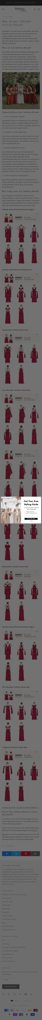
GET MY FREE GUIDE (31, 518)
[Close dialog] (40, 497)
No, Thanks (31, 520)
